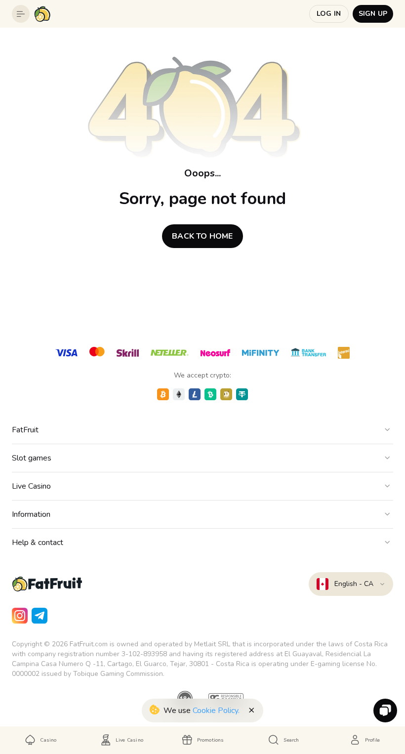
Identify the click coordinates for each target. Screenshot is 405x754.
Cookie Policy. (216, 710)
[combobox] (351, 584)
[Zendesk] (385, 710)
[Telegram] (39, 616)
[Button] (21, 14)
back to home (202, 236)
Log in (329, 13)
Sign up (373, 13)
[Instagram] (20, 616)
